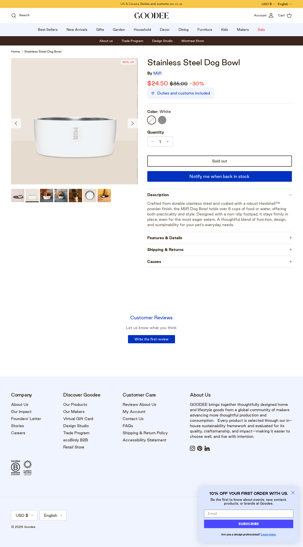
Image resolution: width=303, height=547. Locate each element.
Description (158, 195)
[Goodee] (151, 15)
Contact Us (133, 419)
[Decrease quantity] (151, 141)
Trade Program (76, 433)
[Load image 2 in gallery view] (74, 121)
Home (15, 51)
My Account (134, 411)
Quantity (155, 132)
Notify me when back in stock (219, 176)
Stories (17, 426)
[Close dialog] (293, 493)
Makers (243, 30)
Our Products (75, 404)
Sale (261, 30)
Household (142, 30)
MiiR (157, 73)
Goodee (29, 527)
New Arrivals (77, 30)
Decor (165, 30)
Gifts (100, 30)
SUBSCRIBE (248, 523)
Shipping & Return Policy (145, 433)
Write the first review (151, 339)
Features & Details (164, 238)
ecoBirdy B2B (75, 440)
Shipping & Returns (165, 249)
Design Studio (76, 426)
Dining (184, 30)
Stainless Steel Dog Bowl (42, 51)
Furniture (204, 30)
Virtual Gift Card (78, 419)
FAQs (128, 426)
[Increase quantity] (169, 141)
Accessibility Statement (144, 440)
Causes (154, 261)
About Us (19, 404)
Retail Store (73, 447)
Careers (18, 433)
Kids (224, 30)
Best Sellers (48, 30)
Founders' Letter (26, 419)
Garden (119, 30)
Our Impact (21, 411)
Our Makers (74, 411)
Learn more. (268, 534)
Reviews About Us (139, 404)
